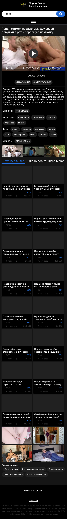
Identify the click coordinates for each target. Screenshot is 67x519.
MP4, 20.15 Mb (23, 141)
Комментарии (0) (42, 82)
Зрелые (51, 117)
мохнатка (39, 129)
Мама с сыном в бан (36, 474)
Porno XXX (33, 500)
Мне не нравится (24, 76)
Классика (9, 123)
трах (7, 134)
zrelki (53, 134)
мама (33, 134)
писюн (52, 129)
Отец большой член (13, 474)
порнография (20, 134)
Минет (21, 123)
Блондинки (23, 117)
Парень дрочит (56, 469)
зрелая (15, 129)
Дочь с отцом (11, 469)
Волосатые (38, 117)
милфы (43, 134)
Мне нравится (20, 76)
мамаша (27, 129)
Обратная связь (33, 490)
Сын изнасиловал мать (33, 469)
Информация (23, 82)
